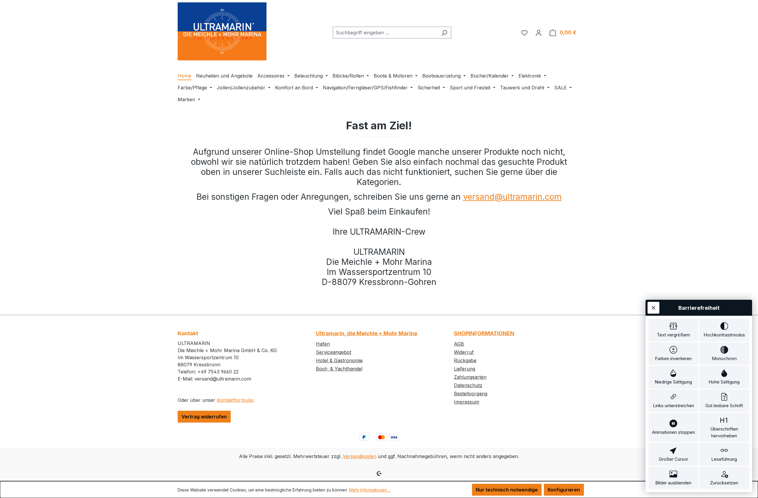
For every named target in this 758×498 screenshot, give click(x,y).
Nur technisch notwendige (507, 490)
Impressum (466, 402)
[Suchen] (444, 32)
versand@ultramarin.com (512, 197)
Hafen (323, 344)
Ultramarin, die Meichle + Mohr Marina (366, 333)
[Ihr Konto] (538, 32)
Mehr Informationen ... (370, 489)
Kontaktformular (235, 400)
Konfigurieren (564, 490)
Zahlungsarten (470, 377)
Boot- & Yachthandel (339, 369)
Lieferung (464, 369)
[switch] (673, 330)
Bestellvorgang (470, 394)
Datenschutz (468, 385)
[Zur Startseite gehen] (222, 31)
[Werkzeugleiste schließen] (653, 308)
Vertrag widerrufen (204, 417)
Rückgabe (465, 360)
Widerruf (464, 352)
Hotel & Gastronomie (339, 360)
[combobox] (385, 32)
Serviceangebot (333, 352)
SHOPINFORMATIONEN (484, 333)
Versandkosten (359, 456)
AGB (459, 344)
